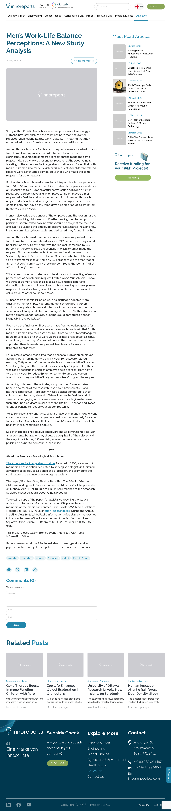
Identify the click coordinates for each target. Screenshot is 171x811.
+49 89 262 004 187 (147, 762)
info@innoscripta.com (144, 778)
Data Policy (159, 805)
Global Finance (98, 754)
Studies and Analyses (84, 61)
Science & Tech (99, 743)
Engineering (96, 748)
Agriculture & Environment (107, 760)
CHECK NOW (57, 763)
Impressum (143, 805)
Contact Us (156, 6)
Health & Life (97, 765)
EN (141, 6)
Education (95, 771)
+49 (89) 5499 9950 (147, 767)
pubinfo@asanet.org (57, 510)
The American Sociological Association (30, 463)
